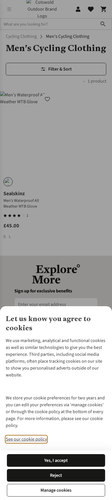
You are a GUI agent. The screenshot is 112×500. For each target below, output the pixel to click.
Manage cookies (56, 490)
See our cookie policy (26, 439)
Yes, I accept (56, 460)
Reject (56, 475)
